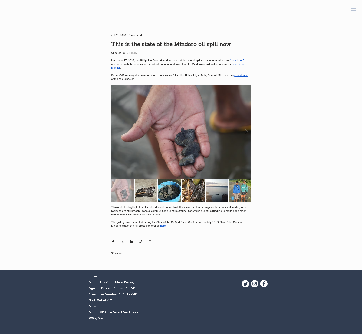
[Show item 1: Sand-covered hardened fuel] (122, 190)
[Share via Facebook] (113, 241)
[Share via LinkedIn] (131, 241)
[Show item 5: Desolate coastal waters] (217, 190)
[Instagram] (254, 283)
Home (93, 276)
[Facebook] (264, 283)
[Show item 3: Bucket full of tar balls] (169, 190)
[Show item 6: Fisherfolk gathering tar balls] (240, 190)
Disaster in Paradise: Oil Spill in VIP (113, 294)
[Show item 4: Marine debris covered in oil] (193, 190)
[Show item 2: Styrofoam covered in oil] (146, 190)
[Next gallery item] (246, 131)
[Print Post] (150, 241)
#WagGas (96, 318)
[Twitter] (245, 283)
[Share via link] (141, 241)
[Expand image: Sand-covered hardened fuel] (181, 132)
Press (92, 306)
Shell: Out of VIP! (100, 300)
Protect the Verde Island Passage (113, 282)
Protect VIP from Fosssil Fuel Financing (114, 312)
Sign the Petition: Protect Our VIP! (113, 288)
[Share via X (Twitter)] (122, 241)
